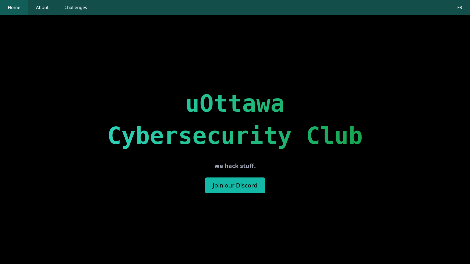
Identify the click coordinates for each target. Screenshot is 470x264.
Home (14, 7)
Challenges (75, 7)
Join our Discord (235, 185)
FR (459, 7)
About (42, 7)
